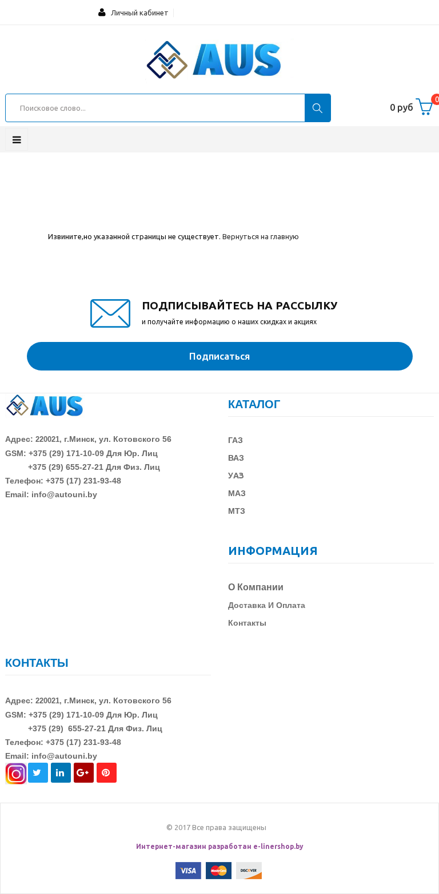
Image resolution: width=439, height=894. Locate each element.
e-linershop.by (278, 846)
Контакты (247, 622)
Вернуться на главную (260, 236)
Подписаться (219, 356)
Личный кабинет (137, 13)
